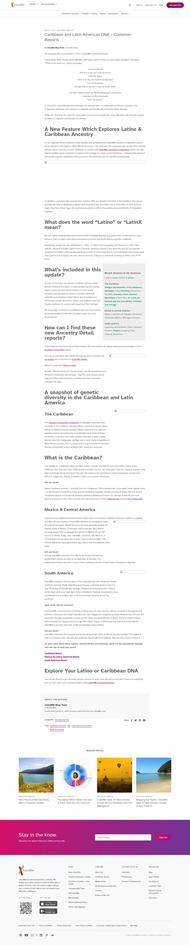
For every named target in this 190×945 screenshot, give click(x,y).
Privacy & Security (102, 895)
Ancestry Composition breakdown (64, 422)
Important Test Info (27, 925)
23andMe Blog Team (55, 48)
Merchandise (73, 898)
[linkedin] (140, 720)
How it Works (154, 877)
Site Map (133, 925)
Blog (150, 872)
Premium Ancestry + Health (79, 877)
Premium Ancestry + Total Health (78, 882)
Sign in (139, 5)
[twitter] (135, 720)
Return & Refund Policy (77, 902)
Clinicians (126, 872)
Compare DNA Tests (76, 888)
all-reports (49, 359)
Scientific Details (79, 359)
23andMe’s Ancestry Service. (101, 682)
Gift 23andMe (73, 893)
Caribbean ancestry (58, 726)
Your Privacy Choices (83, 925)
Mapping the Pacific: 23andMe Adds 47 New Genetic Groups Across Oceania (151, 802)
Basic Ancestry (74, 872)
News (102, 13)
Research (113, 13)
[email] (144, 720)
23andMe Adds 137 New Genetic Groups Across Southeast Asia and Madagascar (114, 802)
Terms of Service (46, 925)
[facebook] (132, 720)
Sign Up (163, 837)
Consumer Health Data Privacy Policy (111, 925)
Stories (124, 13)
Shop (33, 4)
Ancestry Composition (55, 350)
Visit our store (69, 365)
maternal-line (113, 499)
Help (161, 5)
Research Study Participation (155, 891)
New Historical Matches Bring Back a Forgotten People (34, 801)
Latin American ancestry (82, 726)
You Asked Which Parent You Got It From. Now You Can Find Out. (75, 801)
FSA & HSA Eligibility (76, 907)
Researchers (127, 877)
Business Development (131, 881)
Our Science (154, 881)
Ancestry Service (70, 13)
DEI (68, 726)
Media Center (100, 881)
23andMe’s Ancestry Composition (114, 149)
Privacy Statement (64, 925)
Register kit (151, 5)
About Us (99, 872)
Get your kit (175, 5)
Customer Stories (102, 877)
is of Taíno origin (135, 499)
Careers (98, 890)
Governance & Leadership (105, 886)
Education (47, 4)
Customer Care (155, 886)
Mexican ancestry (57, 729)
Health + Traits (89, 13)
